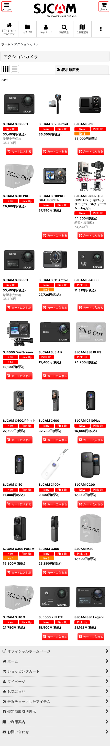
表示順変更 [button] (70, 69)
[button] (6, 6)
